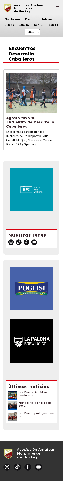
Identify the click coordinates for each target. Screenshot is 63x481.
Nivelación (12, 19)
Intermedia (50, 19)
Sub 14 (53, 25)
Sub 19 (9, 25)
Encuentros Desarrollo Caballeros (22, 53)
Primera (30, 19)
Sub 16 (24, 25)
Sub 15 (38, 25)
